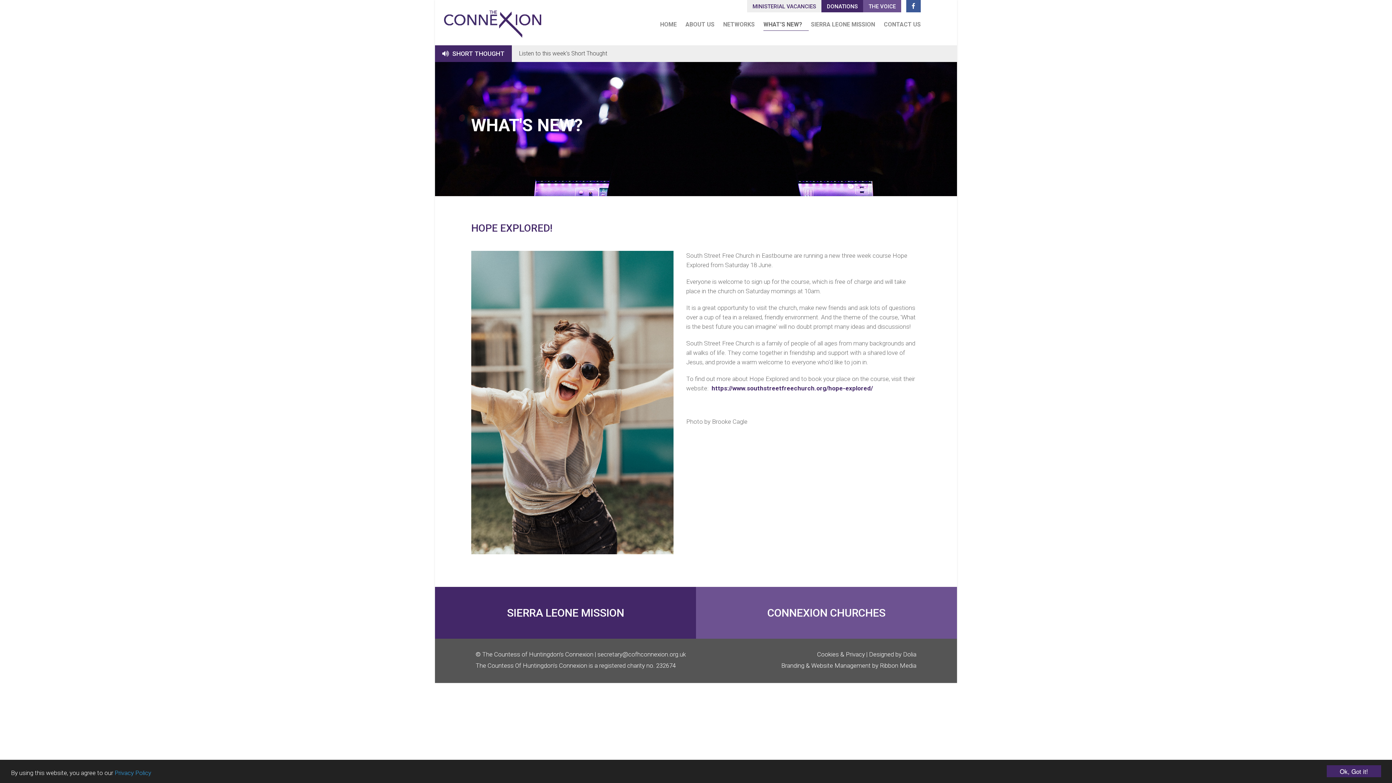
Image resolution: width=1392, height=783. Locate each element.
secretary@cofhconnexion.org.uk (641, 654)
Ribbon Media (898, 665)
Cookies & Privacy (841, 654)
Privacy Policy (133, 772)
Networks (739, 24)
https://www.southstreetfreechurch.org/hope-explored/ (792, 388)
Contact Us (902, 24)
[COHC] (492, 20)
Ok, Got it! (1354, 771)
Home (668, 24)
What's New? (782, 24)
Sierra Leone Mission (843, 24)
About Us (699, 24)
